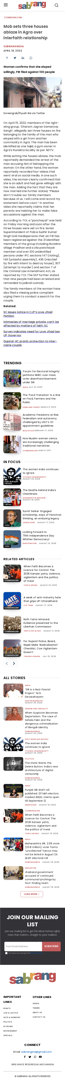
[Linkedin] (22, 57)
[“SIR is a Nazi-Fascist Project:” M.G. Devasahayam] (13, 690)
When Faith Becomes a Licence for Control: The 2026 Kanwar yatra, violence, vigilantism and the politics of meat (42, 574)
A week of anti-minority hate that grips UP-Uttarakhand (42, 599)
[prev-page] (6, 663)
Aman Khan (31, 805)
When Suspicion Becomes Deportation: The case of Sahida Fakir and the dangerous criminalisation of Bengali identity (41, 720)
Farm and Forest (32, 407)
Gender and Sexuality (36, 708)
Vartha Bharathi (34, 701)
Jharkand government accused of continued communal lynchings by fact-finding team (40, 877)
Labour (8, 504)
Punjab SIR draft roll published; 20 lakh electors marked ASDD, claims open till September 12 (42, 795)
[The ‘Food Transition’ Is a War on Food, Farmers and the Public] (12, 401)
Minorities (30, 868)
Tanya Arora (31, 585)
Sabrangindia (13, 46)
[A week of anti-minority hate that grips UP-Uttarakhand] (12, 601)
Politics (29, 759)
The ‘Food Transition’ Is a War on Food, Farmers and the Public (41, 398)
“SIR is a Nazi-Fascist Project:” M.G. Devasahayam (38, 693)
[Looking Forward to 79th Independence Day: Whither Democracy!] (12, 539)
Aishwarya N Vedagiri (34, 498)
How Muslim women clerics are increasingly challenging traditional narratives (41, 442)
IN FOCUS (12, 461)
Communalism (13, 17)
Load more (30, 894)
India (25, 387)
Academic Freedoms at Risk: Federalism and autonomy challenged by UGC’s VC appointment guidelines (41, 420)
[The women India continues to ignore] (12, 476)
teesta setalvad (32, 631)
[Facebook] (6, 57)
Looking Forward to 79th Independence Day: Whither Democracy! (39, 535)
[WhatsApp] (30, 57)
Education (28, 431)
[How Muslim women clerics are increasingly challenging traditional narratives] (12, 444)
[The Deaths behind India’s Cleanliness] (12, 497)
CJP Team (28, 605)
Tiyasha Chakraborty (34, 477)
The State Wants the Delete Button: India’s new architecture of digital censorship (41, 768)
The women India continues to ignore (37, 745)
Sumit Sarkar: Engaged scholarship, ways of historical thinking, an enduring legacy (42, 514)
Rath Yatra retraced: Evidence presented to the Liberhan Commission (41, 623)
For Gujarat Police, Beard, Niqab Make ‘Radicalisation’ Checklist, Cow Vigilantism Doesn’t (41, 646)
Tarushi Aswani (32, 656)
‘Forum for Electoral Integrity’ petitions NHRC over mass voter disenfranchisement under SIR (41, 377)
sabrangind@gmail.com (36, 1052)
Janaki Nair (29, 522)
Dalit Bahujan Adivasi (11, 482)
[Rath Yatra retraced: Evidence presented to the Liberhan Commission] (12, 624)
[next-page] (14, 663)
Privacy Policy (36, 953)
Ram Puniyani (30, 543)
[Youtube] (40, 1057)
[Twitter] (14, 57)
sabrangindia (32, 731)
